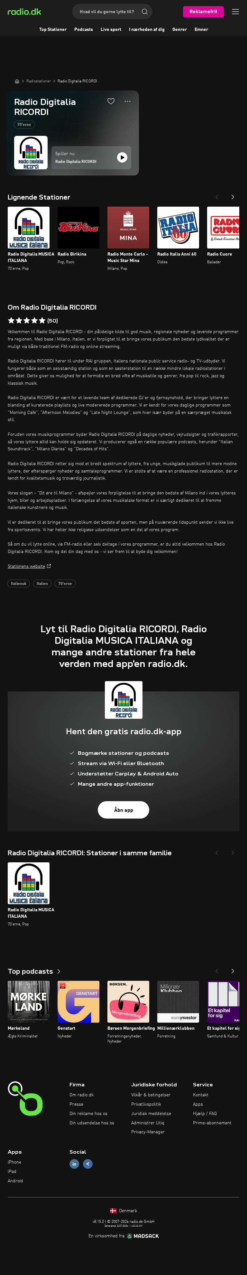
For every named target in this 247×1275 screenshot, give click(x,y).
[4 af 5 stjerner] (34, 320)
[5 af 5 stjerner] (42, 320)
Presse (76, 1104)
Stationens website (26, 566)
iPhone (14, 1162)
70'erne (24, 125)
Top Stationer (53, 29)
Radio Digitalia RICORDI (75, 162)
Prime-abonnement (212, 1123)
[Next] (232, 195)
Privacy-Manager (148, 1132)
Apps (198, 1104)
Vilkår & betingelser (150, 1095)
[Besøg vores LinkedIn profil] (74, 1164)
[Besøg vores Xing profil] (87, 1164)
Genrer (179, 29)
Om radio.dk (81, 1095)
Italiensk (18, 584)
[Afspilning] (122, 157)
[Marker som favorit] (111, 101)
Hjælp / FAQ (205, 1113)
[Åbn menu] (235, 11)
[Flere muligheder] (127, 101)
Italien (42, 584)
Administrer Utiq (147, 1123)
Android (15, 1181)
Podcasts (83, 29)
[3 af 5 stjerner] (27, 320)
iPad (12, 1171)
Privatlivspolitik (146, 1104)
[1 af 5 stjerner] (11, 320)
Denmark (127, 1211)
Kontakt (200, 1095)
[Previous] (216, 195)
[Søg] (145, 11)
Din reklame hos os (88, 1113)
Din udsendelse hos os (91, 1123)
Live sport (111, 29)
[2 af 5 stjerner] (19, 320)
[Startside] (17, 81)
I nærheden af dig (147, 29)
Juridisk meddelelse (151, 1113)
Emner (201, 29)
